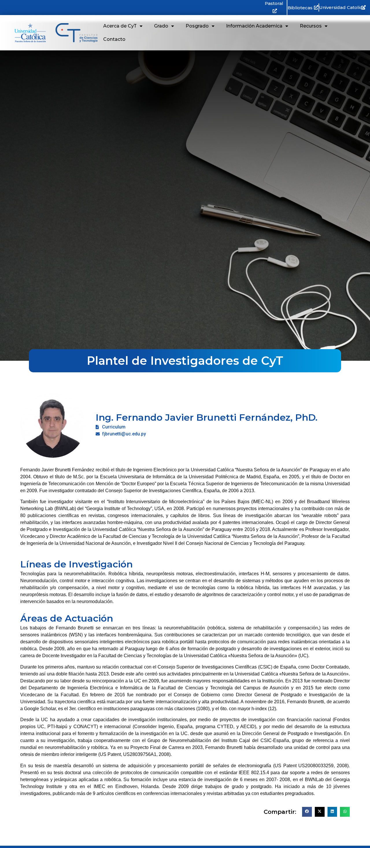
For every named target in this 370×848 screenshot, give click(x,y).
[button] (307, 812)
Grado (161, 26)
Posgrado (197, 26)
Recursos (311, 26)
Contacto (114, 39)
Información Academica (254, 26)
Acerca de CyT (120, 26)
